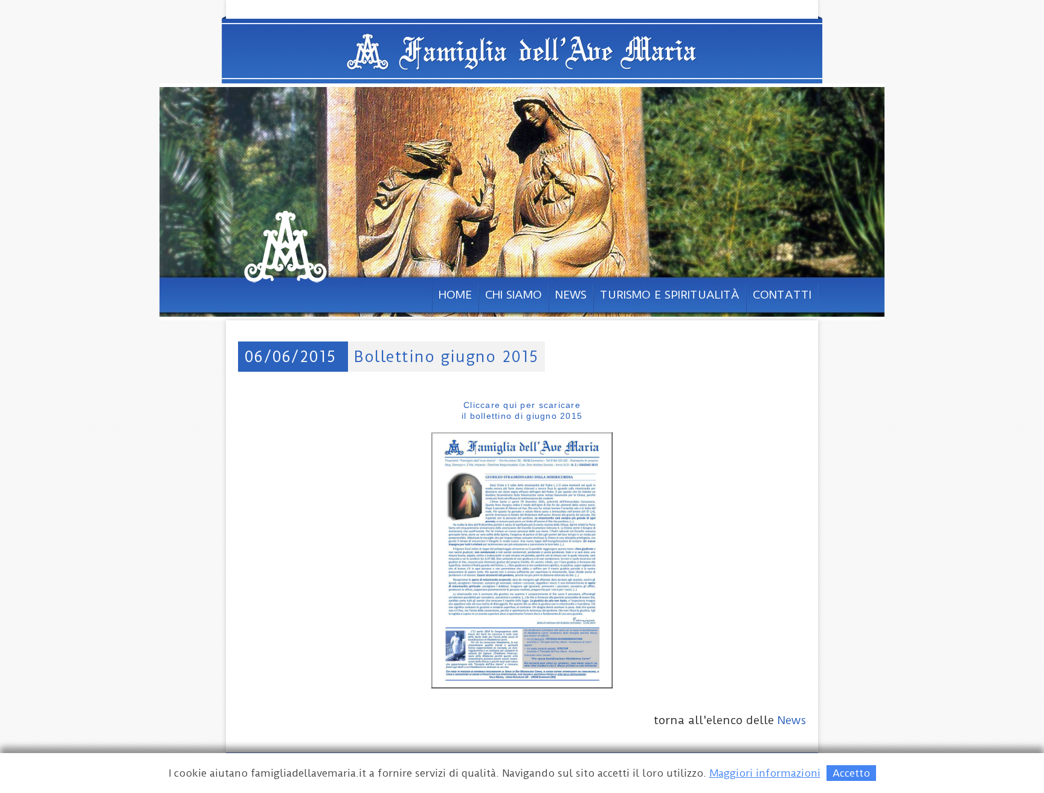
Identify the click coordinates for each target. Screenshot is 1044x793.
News (571, 295)
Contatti (782, 295)
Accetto (851, 773)
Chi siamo (513, 295)
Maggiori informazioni (764, 773)
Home (455, 295)
